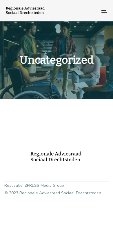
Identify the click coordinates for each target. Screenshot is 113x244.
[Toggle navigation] (90, 10)
